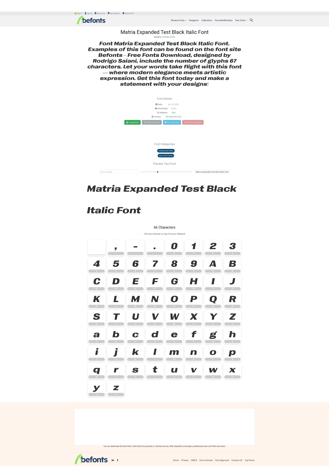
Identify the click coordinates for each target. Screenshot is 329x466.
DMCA (194, 460)
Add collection (173, 122)
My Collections (115, 13)
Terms (176, 460)
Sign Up (88, 13)
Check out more (153, 122)
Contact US (236, 460)
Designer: (163, 112)
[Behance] (113, 460)
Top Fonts (249, 460)
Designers (194, 20)
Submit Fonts (129, 13)
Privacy (185, 460)
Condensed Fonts (165, 150)
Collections (206, 20)
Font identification (223, 20)
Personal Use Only (173, 116)
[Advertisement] (164, 427)
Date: (160, 104)
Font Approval (222, 460)
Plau (174, 112)
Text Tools (240, 20)
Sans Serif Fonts (166, 155)
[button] (251, 21)
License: (157, 116)
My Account (101, 13)
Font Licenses (206, 460)
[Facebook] (117, 460)
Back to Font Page (194, 122)
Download (134, 122)
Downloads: (163, 108)
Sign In (78, 13)
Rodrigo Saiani (169, 37)
